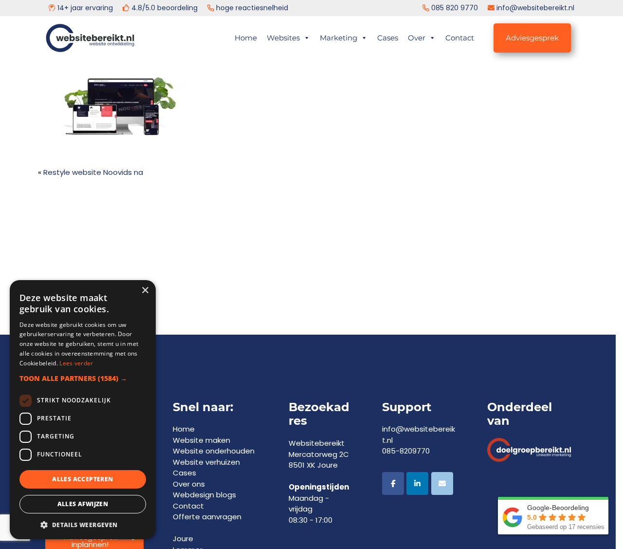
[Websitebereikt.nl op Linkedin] (417, 483)
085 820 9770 (454, 8)
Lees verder (76, 363)
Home (246, 37)
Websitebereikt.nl (100, 34)
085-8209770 (406, 451)
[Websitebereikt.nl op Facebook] (393, 483)
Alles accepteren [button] (82, 479)
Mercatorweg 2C (319, 454)
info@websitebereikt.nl (535, 8)
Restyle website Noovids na (93, 172)
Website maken (201, 440)
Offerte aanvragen (207, 516)
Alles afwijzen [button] (83, 504)
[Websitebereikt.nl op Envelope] (442, 483)
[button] (82, 378)
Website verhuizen (206, 462)
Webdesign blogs (204, 495)
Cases (387, 37)
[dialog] (83, 409)
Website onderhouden (214, 451)
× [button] (144, 290)
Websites (283, 37)
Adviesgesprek (532, 37)
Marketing (338, 37)
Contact (459, 37)
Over (416, 37)
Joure (183, 538)
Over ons (189, 484)
